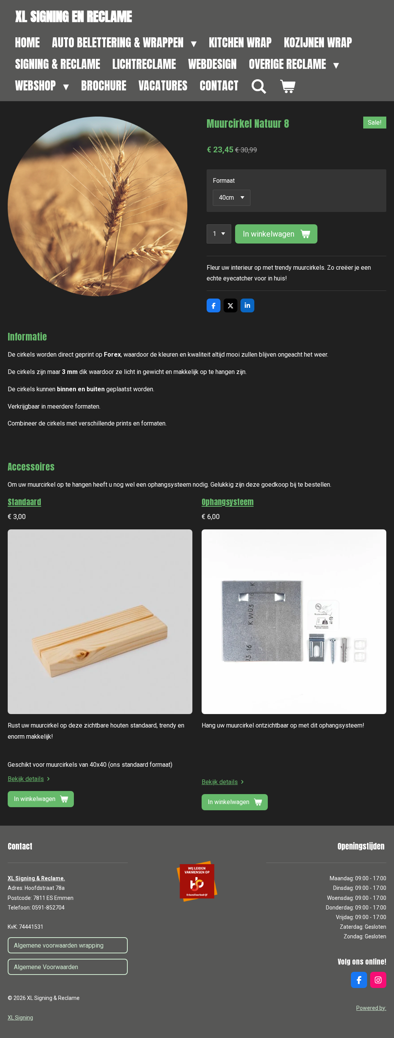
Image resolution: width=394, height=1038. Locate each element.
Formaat (224, 180)
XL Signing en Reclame (73, 16)
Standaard (24, 502)
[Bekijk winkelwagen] (287, 86)
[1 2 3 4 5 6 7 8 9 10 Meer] (219, 234)
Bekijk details (26, 779)
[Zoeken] (259, 86)
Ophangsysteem (228, 502)
